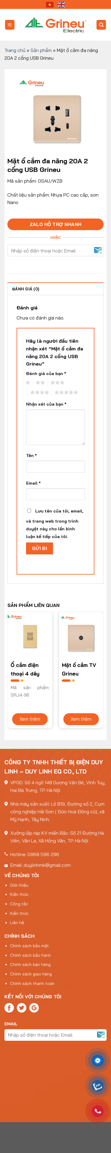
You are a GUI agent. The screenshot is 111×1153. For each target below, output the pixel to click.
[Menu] (10, 25)
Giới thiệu (19, 885)
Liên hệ (17, 922)
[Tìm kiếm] (101, 25)
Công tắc (19, 904)
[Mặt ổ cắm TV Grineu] (81, 635)
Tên (31, 455)
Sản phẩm (41, 50)
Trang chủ (14, 50)
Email (33, 483)
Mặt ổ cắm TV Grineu (79, 669)
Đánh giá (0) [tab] (25, 289)
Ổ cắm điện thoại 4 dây (25, 669)
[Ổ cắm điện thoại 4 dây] (30, 635)
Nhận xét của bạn (46, 404)
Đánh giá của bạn (46, 373)
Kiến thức (19, 894)
